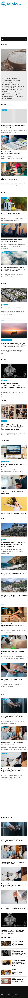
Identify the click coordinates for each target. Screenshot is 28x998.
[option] (14, 75)
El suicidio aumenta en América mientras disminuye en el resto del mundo (12, 214)
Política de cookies (12, 994)
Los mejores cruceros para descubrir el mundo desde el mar (12, 574)
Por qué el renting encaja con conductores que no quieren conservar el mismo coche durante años (13, 908)
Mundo (4, 198)
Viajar (3, 539)
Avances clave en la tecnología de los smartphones (12, 492)
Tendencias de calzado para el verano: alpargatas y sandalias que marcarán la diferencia (12, 625)
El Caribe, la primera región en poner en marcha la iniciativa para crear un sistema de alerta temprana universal (13, 269)
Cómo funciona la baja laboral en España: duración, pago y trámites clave (13, 126)
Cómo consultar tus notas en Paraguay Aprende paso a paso (12, 743)
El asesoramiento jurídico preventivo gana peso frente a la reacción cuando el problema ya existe (13, 770)
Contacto (3, 994)
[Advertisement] (14, 23)
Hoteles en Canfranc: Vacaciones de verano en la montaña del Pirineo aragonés (13, 544)
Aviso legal (16, 996)
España (4, 110)
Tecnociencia (5, 461)
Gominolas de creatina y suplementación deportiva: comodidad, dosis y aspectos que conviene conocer (13, 386)
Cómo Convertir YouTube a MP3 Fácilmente (13, 513)
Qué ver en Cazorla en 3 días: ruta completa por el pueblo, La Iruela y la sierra (14, 596)
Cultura (4, 421)
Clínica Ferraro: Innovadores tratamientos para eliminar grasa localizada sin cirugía (13, 652)
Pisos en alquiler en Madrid (11, 308)
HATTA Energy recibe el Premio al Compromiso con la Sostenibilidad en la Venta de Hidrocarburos (13, 345)
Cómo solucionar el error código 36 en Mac (13, 465)
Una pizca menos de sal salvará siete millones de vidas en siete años (11, 80)
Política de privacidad (6, 996)
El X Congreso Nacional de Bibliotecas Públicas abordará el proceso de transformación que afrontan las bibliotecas (13, 427)
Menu (4, 39)
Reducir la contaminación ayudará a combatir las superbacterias (11, 240)
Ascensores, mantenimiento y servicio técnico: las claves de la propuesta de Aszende (12, 716)
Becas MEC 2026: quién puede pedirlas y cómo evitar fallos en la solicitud (13, 152)
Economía (4, 304)
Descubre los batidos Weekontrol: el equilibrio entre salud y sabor (11, 680)
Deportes (4, 380)
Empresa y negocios (6, 340)
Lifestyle (4, 608)
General (4, 699)
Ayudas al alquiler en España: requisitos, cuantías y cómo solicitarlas (12, 178)
